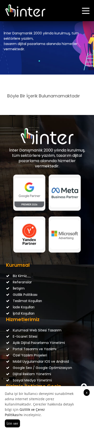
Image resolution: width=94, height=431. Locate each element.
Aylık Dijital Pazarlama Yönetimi (38, 342)
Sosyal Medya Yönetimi (32, 380)
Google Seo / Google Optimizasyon (42, 367)
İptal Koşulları (23, 313)
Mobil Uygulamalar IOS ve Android (40, 361)
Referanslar (22, 282)
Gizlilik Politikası (24, 294)
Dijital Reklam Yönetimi (31, 374)
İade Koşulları (23, 307)
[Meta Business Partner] (65, 193)
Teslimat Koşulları (27, 300)
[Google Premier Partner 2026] (29, 193)
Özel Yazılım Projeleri (29, 355)
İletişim (18, 288)
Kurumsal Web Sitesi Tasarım (36, 330)
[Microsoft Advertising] (65, 234)
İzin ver (12, 423)
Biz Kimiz (19, 275)
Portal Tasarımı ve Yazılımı (34, 349)
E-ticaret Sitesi (24, 336)
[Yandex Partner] (29, 234)
